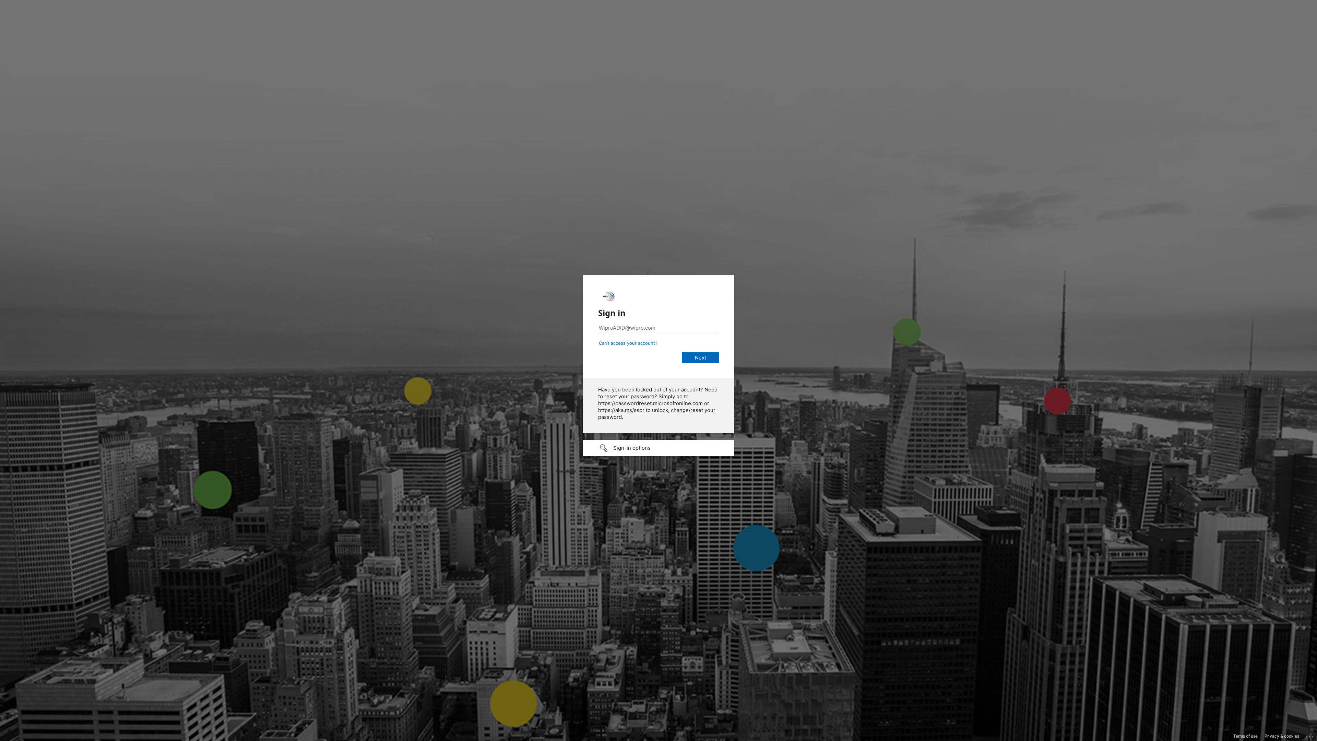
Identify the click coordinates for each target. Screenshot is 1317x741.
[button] (658, 448)
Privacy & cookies (1282, 736)
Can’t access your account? (628, 343)
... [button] (1310, 735)
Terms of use (1245, 736)
